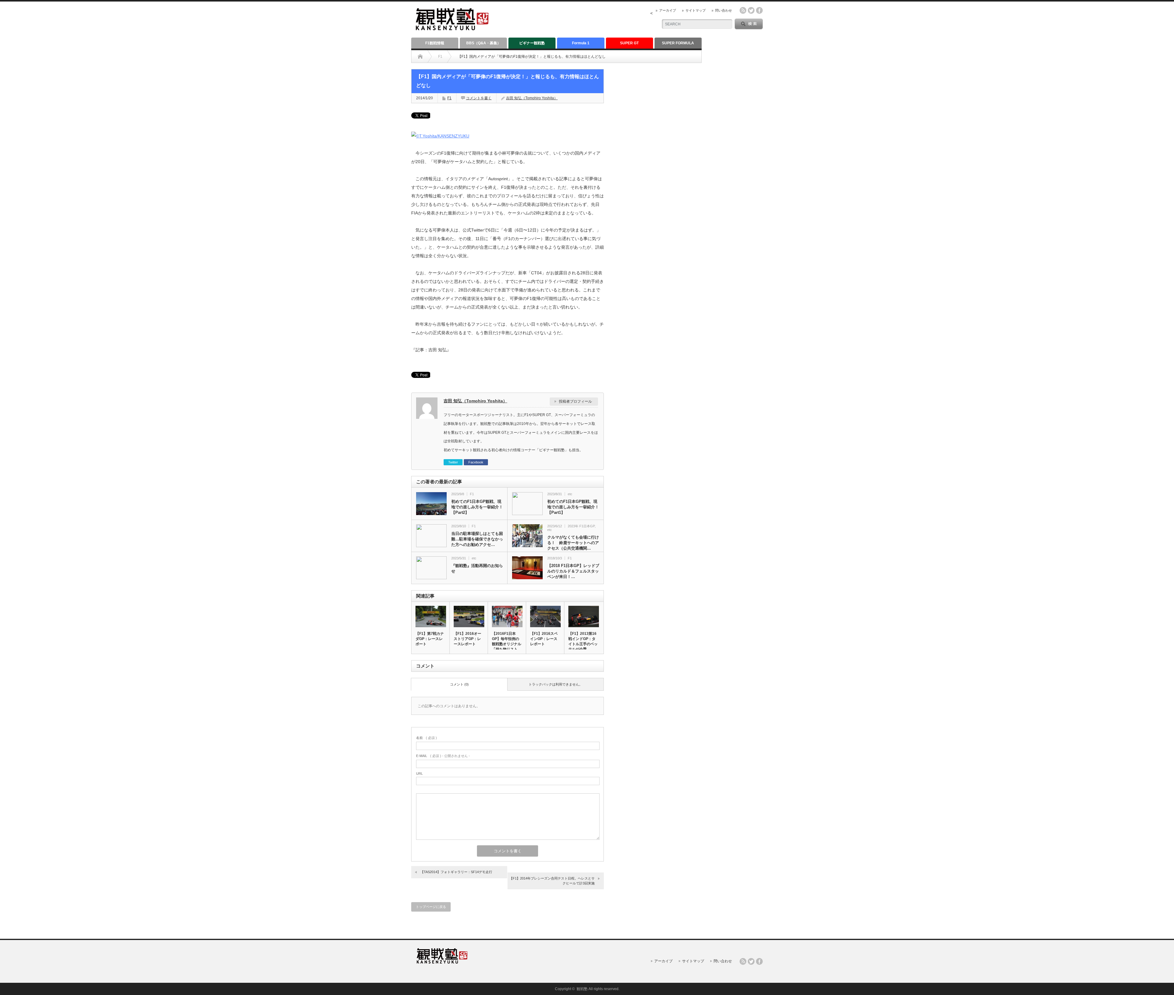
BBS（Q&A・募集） (483, 43)
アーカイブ (667, 10)
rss (743, 10)
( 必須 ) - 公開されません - (443, 756)
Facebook (475, 462)
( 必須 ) (426, 738)
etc (570, 494)
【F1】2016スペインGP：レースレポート (544, 638)
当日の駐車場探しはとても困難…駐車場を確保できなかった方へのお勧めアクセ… (477, 539)
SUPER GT (629, 43)
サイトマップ (695, 10)
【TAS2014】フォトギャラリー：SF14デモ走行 (456, 872)
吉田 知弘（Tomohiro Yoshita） (532, 98)
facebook (759, 10)
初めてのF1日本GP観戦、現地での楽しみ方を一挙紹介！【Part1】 (573, 507)
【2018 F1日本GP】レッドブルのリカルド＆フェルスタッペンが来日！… (573, 571)
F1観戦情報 (434, 43)
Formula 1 (580, 43)
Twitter (453, 462)
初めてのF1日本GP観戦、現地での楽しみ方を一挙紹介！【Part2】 (477, 507)
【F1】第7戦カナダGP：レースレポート (429, 638)
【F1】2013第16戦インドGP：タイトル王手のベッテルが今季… (583, 641)
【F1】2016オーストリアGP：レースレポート (467, 638)
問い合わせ (723, 10)
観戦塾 (582, 989)
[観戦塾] (452, 28)
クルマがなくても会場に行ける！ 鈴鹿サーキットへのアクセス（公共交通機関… (573, 543)
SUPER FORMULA (678, 43)
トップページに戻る (431, 907)
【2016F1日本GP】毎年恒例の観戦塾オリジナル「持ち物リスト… (506, 641)
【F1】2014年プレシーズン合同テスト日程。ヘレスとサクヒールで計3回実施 (552, 880)
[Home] (420, 56)
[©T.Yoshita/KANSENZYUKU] (440, 136)
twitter (751, 10)
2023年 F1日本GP (581, 526)
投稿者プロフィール (575, 401)
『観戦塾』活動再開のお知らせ (477, 568)
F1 (440, 56)
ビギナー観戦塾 (532, 43)
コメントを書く (479, 98)
